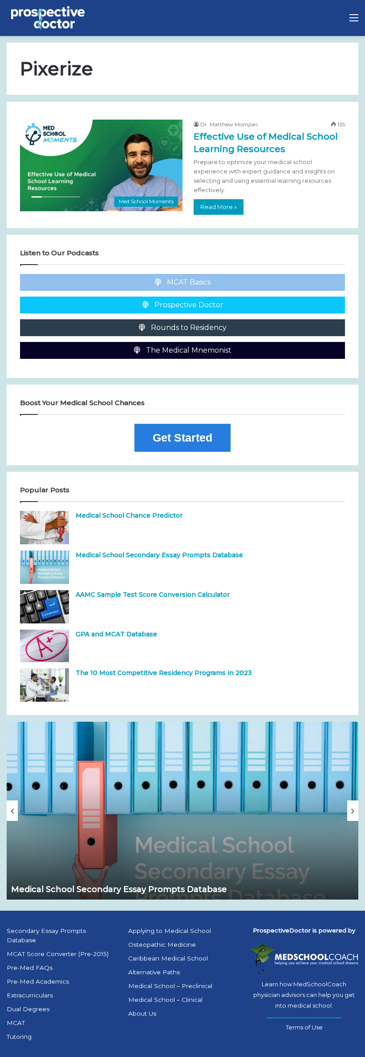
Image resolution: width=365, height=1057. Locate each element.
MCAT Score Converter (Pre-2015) (58, 953)
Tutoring (19, 1036)
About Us (142, 1013)
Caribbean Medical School (168, 958)
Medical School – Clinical (165, 999)
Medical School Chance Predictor (129, 515)
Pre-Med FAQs (30, 967)
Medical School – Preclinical (170, 985)
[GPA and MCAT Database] (44, 646)
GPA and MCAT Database (116, 634)
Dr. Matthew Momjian (229, 124)
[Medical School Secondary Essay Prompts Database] (44, 567)
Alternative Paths (154, 972)
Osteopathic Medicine (162, 944)
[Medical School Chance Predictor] (44, 527)
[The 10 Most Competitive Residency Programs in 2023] (44, 685)
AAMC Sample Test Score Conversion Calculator (153, 595)
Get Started (182, 437)
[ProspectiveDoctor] (49, 18)
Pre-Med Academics (38, 981)
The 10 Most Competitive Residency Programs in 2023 (164, 673)
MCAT (16, 1022)
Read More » (218, 206)
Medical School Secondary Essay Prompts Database (159, 555)
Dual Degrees (28, 1009)
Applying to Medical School (169, 930)
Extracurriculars (30, 995)
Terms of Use (304, 1027)
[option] (182, 811)
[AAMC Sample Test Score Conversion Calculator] (44, 606)
